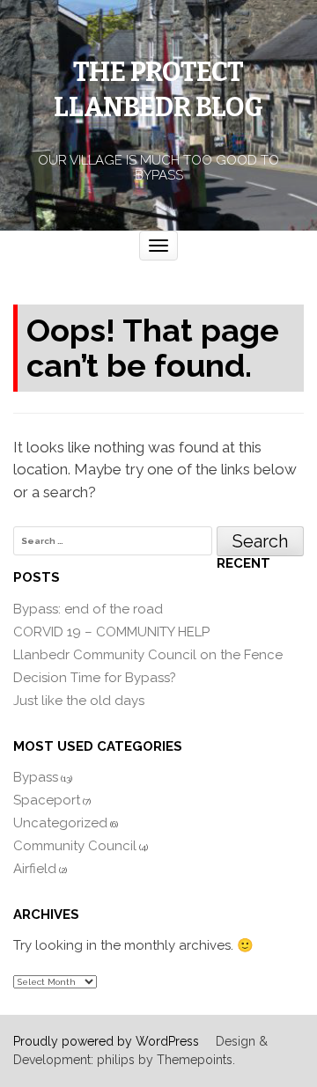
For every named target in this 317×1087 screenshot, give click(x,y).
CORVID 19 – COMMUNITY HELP (111, 632)
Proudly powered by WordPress (106, 1041)
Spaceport (46, 800)
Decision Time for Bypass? (94, 678)
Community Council (74, 846)
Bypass (35, 777)
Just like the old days (78, 701)
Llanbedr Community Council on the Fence (148, 655)
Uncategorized (60, 823)
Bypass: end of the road (88, 609)
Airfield (34, 869)
